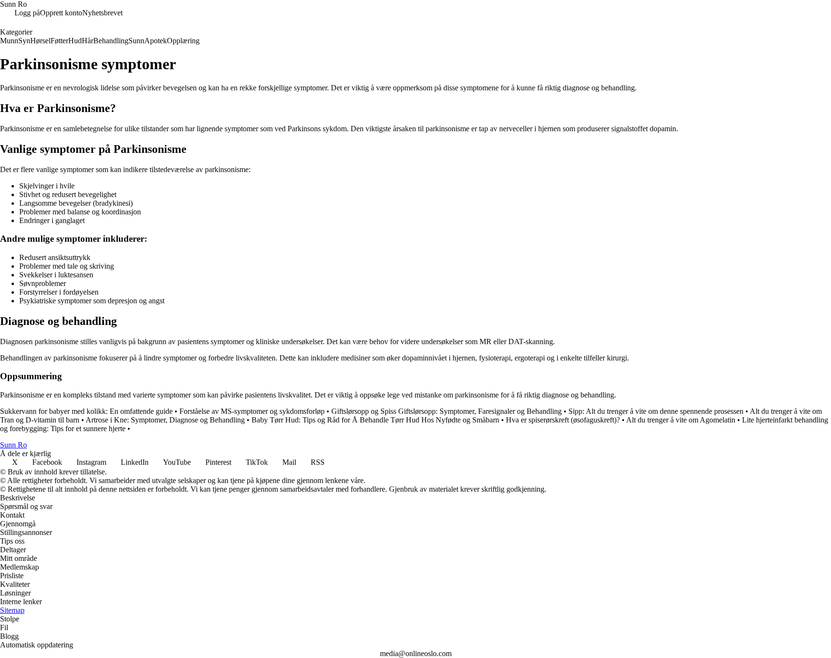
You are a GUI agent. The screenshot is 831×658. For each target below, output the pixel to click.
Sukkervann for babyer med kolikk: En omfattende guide (86, 411)
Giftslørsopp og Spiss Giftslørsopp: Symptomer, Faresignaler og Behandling (446, 411)
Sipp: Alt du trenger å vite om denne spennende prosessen (655, 411)
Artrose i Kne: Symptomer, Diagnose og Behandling (165, 420)
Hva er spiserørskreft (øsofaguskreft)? (563, 420)
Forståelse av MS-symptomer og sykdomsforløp (252, 411)
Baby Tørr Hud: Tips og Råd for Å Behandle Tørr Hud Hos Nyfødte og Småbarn (375, 420)
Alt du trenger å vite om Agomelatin (680, 420)
